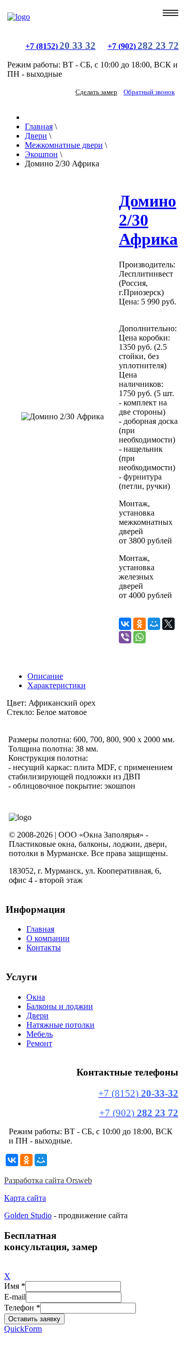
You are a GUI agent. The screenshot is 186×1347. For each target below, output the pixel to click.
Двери (37, 1015)
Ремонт (39, 1043)
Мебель (39, 1034)
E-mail (15, 1296)
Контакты (43, 947)
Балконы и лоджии (59, 1006)
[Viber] (125, 637)
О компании (48, 938)
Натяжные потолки (60, 1024)
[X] (168, 624)
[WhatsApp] (139, 637)
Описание (45, 676)
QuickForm (23, 1328)
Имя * (14, 1286)
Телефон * (22, 1307)
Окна (35, 997)
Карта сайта (25, 1197)
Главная (40, 929)
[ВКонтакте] (125, 624)
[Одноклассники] (139, 624)
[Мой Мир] (154, 624)
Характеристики (56, 685)
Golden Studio (28, 1215)
